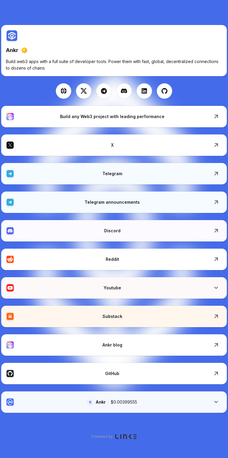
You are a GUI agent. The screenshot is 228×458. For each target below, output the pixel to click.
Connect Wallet (209, 10)
